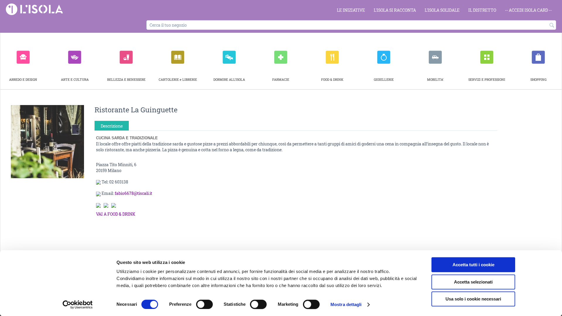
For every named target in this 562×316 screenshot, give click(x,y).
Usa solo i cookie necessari (473, 298)
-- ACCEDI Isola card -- (528, 10)
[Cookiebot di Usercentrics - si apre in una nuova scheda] (77, 304)
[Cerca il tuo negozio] (552, 25)
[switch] (204, 304)
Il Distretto (482, 10)
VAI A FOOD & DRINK (115, 214)
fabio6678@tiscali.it (133, 193)
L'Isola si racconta (395, 10)
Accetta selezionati (473, 281)
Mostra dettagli (346, 304)
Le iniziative (351, 10)
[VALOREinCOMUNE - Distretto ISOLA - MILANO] (34, 9)
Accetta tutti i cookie (473, 264)
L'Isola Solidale (442, 10)
